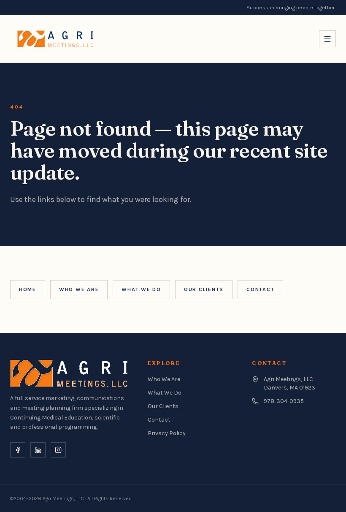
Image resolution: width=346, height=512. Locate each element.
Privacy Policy (167, 433)
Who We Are (79, 289)
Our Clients (204, 289)
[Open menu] (327, 38)
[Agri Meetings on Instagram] (58, 450)
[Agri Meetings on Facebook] (17, 450)
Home (27, 289)
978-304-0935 (284, 401)
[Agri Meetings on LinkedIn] (38, 450)
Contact (260, 289)
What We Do (141, 289)
